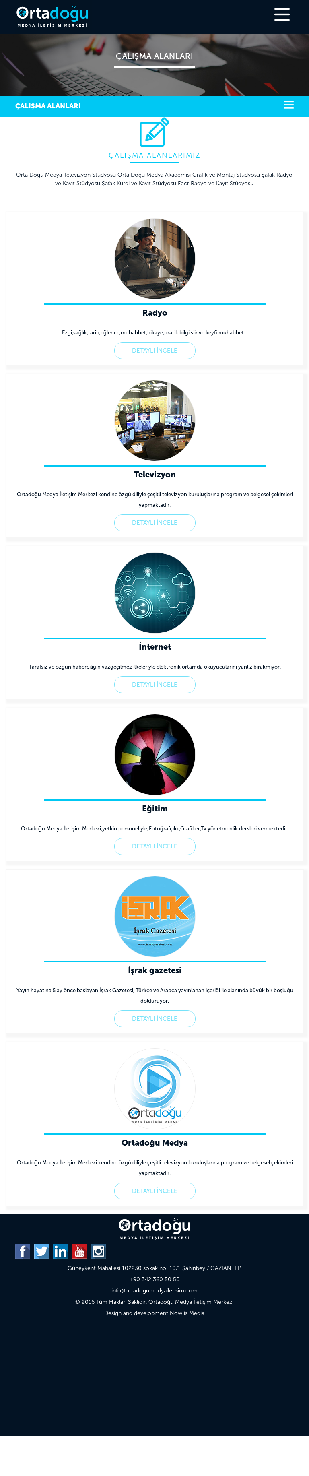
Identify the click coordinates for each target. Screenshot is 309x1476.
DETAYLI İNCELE (154, 350)
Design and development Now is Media (154, 1313)
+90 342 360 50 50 (154, 1279)
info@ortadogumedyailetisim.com (154, 1290)
